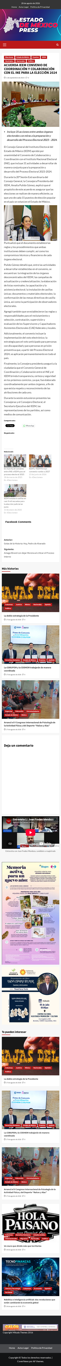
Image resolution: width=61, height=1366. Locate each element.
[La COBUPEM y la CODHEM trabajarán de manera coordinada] (30, 644)
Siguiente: (29, 553)
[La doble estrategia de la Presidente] (30, 593)
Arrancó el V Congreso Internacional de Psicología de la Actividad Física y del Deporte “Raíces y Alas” (29, 724)
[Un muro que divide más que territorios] (30, 1223)
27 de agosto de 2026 (13, 620)
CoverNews (23, 1361)
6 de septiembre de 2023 (15, 78)
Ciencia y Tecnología (12, 1288)
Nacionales (21, 61)
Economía (38, 1288)
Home (14, 7)
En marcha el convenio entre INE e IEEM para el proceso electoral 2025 (14, 471)
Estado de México (22, 57)
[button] (5, 44)
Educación (19, 711)
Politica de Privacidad (40, 7)
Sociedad (8, 1292)
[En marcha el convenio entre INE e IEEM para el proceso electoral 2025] (15, 460)
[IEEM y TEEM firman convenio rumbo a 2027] (40, 460)
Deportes (8, 711)
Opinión (48, 604)
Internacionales (11, 1238)
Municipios (9, 61)
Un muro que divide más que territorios (22, 1246)
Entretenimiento (33, 711)
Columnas (9, 604)
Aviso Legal (24, 7)
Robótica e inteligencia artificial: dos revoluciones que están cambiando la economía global (29, 1301)
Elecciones (9, 57)
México (27, 604)
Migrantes (24, 1238)
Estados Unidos (39, 1235)
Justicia (19, 604)
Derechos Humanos (12, 660)
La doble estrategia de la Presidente (21, 615)
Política (31, 61)
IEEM (44, 57)
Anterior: (25, 541)
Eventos (36, 57)
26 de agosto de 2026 (13, 1250)
